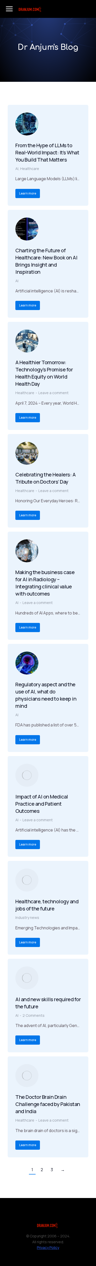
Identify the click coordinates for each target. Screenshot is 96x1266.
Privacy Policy (48, 1247)
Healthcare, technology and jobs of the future (46, 905)
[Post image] (26, 123)
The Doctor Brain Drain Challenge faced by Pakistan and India (47, 1104)
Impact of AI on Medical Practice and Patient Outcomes (41, 803)
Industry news (27, 917)
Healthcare (29, 168)
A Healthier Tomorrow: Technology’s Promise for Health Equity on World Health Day (44, 373)
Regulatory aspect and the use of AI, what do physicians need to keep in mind (45, 695)
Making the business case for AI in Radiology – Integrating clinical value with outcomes (44, 583)
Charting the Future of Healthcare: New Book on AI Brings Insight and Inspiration (46, 261)
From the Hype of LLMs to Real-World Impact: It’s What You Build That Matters (47, 152)
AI (16, 168)
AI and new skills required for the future (48, 1003)
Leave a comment (53, 392)
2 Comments (34, 1015)
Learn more (27, 193)
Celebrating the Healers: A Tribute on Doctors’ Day (45, 478)
